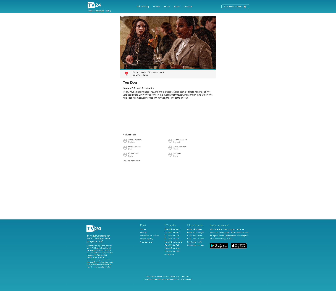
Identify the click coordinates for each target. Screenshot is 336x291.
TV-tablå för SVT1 (172, 229)
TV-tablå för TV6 (171, 245)
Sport (177, 6)
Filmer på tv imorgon (195, 232)
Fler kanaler (169, 254)
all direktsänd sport (105, 262)
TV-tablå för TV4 (171, 239)
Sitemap (143, 232)
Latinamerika (185, 277)
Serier (167, 6)
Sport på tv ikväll (194, 242)
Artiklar (188, 6)
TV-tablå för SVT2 (172, 232)
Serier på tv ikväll (194, 235)
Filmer (156, 6)
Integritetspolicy (146, 239)
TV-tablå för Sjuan (172, 248)
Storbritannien (168, 277)
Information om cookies (149, 235)
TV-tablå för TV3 (171, 235)
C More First (142, 75)
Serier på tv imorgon (195, 239)
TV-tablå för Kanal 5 (173, 242)
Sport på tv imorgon (195, 245)
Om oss (143, 229)
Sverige (176, 277)
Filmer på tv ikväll (194, 229)
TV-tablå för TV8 (171, 251)
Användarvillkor (146, 242)
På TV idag (143, 6)
